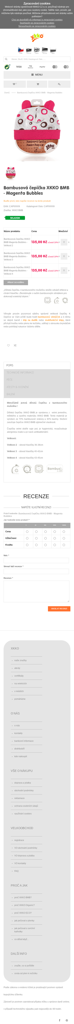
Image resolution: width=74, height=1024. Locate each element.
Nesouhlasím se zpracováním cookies (37, 26)
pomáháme (20, 699)
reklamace (19, 798)
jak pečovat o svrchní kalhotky (24, 930)
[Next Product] (68, 188)
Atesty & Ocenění (18, 387)
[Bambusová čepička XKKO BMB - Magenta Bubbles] (37, 129)
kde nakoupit (20, 756)
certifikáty (19, 676)
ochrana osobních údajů (26, 806)
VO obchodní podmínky (25, 848)
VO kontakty (20, 863)
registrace (19, 840)
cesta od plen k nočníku (25, 973)
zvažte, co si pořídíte (24, 965)
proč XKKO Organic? (24, 905)
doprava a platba (22, 783)
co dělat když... (21, 939)
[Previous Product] (64, 188)
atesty (17, 668)
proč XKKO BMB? (23, 897)
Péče (10, 379)
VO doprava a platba (24, 855)
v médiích (19, 691)
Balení (11, 394)
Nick (6, 555)
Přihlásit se (59, 84)
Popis (9, 365)
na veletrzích (20, 683)
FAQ (16, 871)
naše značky (20, 660)
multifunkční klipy (54, 320)
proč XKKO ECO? (23, 913)
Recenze (7, 578)
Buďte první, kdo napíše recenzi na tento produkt (27, 201)
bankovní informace (24, 741)
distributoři (19, 748)
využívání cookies (23, 813)
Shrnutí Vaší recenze (13, 566)
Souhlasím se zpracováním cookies (37, 23)
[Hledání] (6, 59)
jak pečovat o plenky (24, 920)
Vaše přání (16, 84)
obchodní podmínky (24, 790)
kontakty (18, 733)
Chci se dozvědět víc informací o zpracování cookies (37, 19)
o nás (17, 725)
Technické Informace (20, 372)
